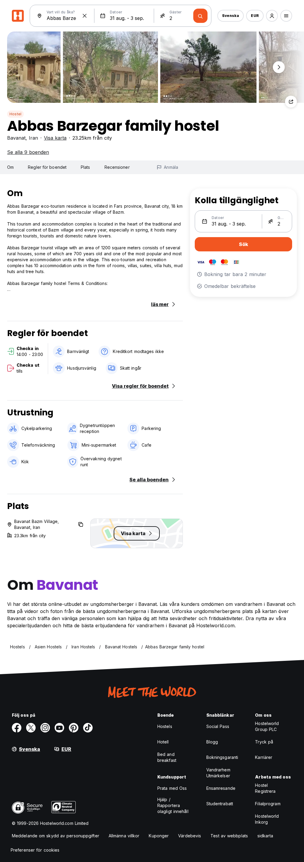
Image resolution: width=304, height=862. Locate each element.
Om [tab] (10, 167)
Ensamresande (220, 788)
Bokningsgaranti (222, 757)
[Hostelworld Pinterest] (73, 727)
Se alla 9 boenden (28, 152)
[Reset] (84, 16)
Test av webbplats (229, 835)
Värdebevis (189, 835)
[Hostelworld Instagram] (45, 727)
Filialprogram (267, 803)
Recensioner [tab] (117, 167)
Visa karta (55, 138)
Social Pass (217, 726)
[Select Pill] (272, 16)
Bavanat (16, 138)
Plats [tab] (85, 167)
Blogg (212, 741)
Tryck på (264, 741)
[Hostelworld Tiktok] (88, 727)
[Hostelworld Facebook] (16, 727)
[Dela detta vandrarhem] (291, 102)
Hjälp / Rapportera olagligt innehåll (173, 805)
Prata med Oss (172, 788)
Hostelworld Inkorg (267, 819)
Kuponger (159, 835)
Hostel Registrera (265, 788)
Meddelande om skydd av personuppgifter (55, 835)
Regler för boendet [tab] (47, 167)
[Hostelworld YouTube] (59, 727)
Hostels (164, 726)
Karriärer (263, 757)
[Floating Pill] (279, 67)
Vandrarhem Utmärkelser (218, 772)
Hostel (15, 114)
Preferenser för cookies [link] (35, 849)
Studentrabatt (219, 803)
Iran (33, 138)
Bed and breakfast (166, 757)
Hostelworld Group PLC (267, 726)
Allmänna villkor (124, 835)
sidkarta (265, 835)
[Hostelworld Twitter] (31, 727)
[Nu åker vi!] (200, 16)
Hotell (163, 741)
